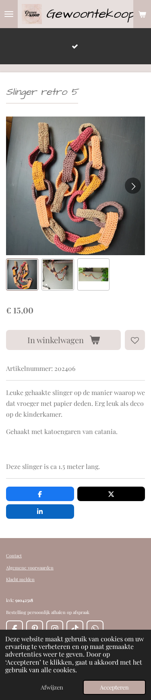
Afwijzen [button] (52, 687)
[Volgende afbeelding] (133, 186)
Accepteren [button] (114, 687)
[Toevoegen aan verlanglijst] (135, 340)
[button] (22, 274)
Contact (14, 556)
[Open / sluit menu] (9, 14)
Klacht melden (20, 579)
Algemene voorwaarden (30, 568)
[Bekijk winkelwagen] (142, 14)
